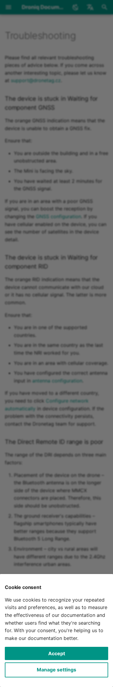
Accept (56, 653)
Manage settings (56, 670)
